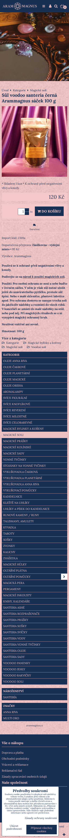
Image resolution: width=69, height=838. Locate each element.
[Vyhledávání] (56, 6)
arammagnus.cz (34, 725)
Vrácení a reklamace (15, 764)
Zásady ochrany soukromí (41, 818)
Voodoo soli (38, 347)
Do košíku (51, 211)
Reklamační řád (12, 770)
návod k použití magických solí (44, 276)
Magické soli (14, 347)
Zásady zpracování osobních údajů (24, 776)
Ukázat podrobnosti (14, 827)
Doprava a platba (13, 752)
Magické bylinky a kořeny (44, 342)
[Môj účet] (50, 6)
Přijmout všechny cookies (41, 829)
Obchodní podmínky (15, 758)
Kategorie (12, 342)
